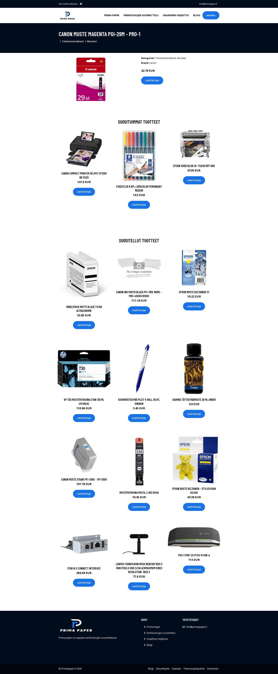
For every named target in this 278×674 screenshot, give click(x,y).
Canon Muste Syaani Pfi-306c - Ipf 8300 (84, 479)
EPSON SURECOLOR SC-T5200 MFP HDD (194, 166)
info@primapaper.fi (208, 3)
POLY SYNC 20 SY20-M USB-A (194, 555)
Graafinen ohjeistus (176, 15)
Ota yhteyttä (162, 668)
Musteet (92, 41)
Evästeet (176, 668)
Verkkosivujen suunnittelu (141, 15)
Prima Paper (111, 15)
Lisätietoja (152, 80)
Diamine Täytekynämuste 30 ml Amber (194, 399)
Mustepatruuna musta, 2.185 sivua (139, 492)
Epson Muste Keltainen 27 (194, 292)
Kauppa (211, 15)
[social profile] (81, 4)
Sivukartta (212, 668)
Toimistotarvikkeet (73, 41)
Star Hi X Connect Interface (84, 568)
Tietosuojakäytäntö (194, 668)
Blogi (196, 15)
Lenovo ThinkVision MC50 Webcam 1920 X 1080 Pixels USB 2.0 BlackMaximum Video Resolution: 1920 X (139, 568)
